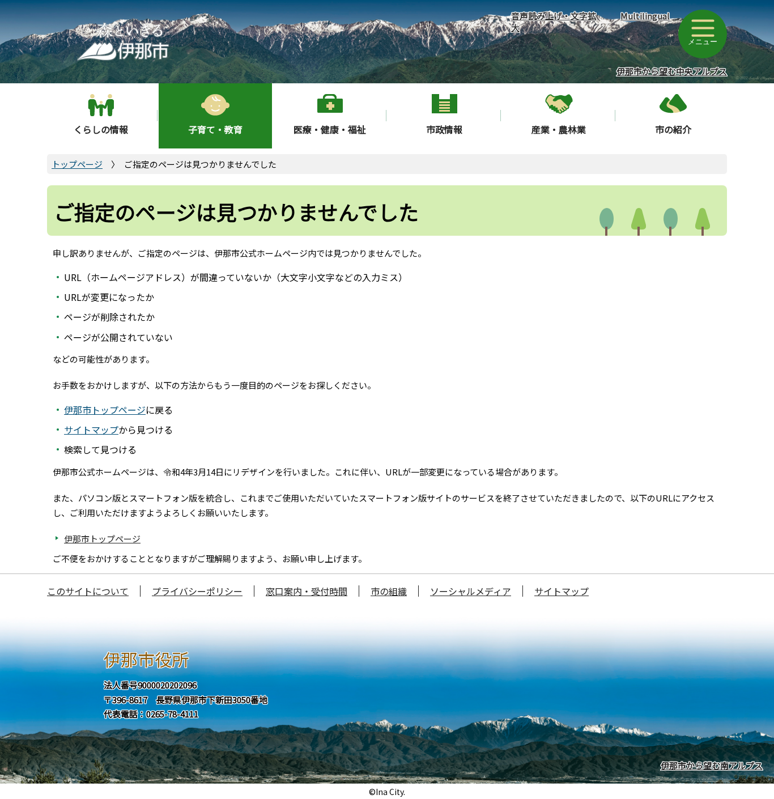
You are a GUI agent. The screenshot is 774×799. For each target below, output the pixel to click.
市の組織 (389, 591)
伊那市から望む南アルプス (712, 765)
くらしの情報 (101, 129)
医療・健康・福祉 (330, 129)
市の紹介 (673, 129)
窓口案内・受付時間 (306, 591)
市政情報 (444, 129)
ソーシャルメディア (470, 591)
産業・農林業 (558, 129)
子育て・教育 (215, 129)
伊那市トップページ (105, 409)
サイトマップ (91, 429)
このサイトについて (88, 591)
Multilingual (645, 16)
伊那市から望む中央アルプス (671, 71)
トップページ (77, 164)
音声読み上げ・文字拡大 (553, 21)
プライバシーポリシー (197, 591)
